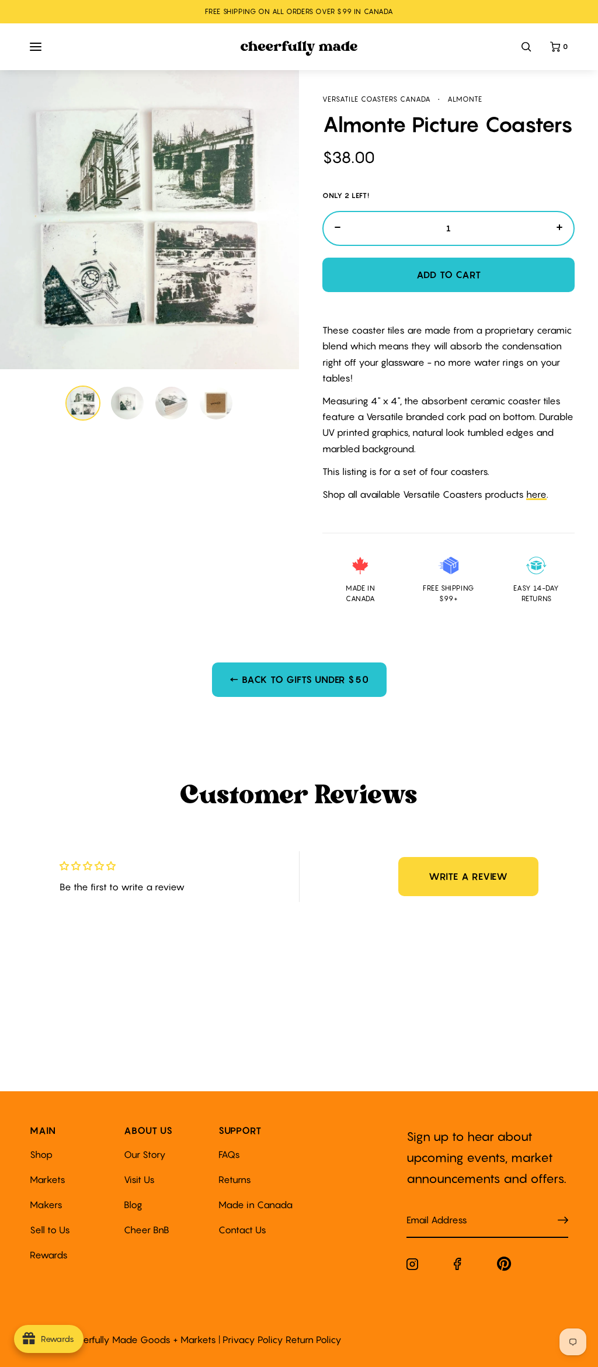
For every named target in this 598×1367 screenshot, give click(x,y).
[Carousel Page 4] (216, 403)
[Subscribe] (563, 1220)
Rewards (49, 1255)
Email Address (429, 1208)
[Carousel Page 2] (127, 403)
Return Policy (314, 1339)
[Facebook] (457, 1266)
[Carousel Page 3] (171, 403)
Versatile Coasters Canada (376, 99)
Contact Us (242, 1230)
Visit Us (139, 1179)
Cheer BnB (146, 1230)
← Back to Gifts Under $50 (299, 679)
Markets (47, 1179)
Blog (133, 1204)
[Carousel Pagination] (149, 403)
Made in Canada (255, 1204)
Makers (46, 1204)
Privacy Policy (252, 1339)
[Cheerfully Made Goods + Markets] (299, 48)
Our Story (145, 1154)
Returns (234, 1179)
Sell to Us (50, 1230)
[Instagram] (412, 1266)
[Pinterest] (504, 1266)
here (536, 494)
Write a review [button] (468, 876)
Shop (41, 1154)
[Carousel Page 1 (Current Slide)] (82, 403)
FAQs (229, 1154)
